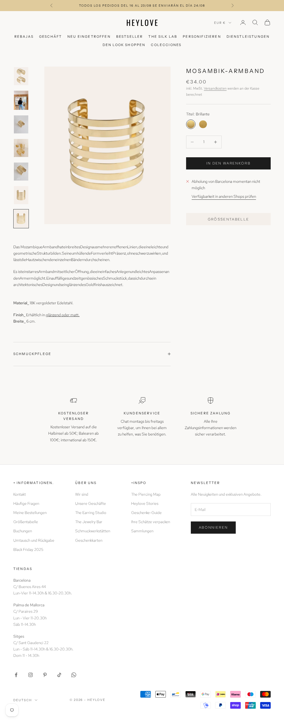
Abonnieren (213, 527)
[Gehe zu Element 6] (21, 195)
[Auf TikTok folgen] (59, 675)
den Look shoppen (124, 45)
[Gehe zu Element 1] (21, 76)
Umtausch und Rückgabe (33, 540)
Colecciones (166, 45)
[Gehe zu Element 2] (21, 100)
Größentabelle (228, 219)
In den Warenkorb (228, 163)
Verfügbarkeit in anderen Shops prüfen (224, 196)
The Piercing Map (146, 494)
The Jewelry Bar (88, 521)
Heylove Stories (144, 503)
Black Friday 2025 (28, 549)
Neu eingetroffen (89, 36)
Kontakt (19, 494)
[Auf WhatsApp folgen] (74, 675)
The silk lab (162, 36)
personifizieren (202, 36)
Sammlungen (142, 530)
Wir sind (81, 494)
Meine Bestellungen (30, 512)
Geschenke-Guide (146, 512)
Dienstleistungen (248, 36)
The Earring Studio (90, 512)
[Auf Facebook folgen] (16, 675)
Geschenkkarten (88, 540)
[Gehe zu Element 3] (21, 124)
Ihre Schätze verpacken (150, 521)
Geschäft (50, 36)
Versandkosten (215, 88)
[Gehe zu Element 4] (21, 148)
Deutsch (22, 700)
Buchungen (22, 530)
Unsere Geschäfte (90, 503)
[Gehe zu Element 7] (21, 218)
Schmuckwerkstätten (92, 530)
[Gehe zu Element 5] (21, 171)
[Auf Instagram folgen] (30, 675)
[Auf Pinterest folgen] (45, 675)
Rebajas (24, 36)
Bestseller (129, 36)
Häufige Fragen (26, 503)
